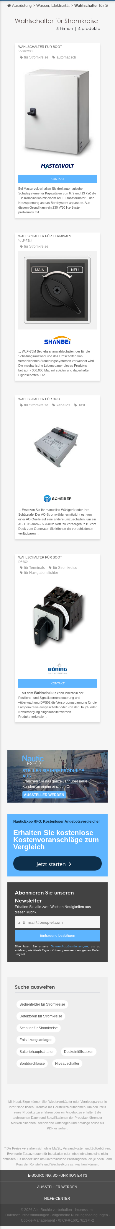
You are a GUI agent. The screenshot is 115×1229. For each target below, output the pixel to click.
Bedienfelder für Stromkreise (42, 1004)
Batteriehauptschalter (36, 1052)
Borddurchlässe (32, 1063)
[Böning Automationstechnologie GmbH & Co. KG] (57, 667)
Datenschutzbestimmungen (69, 946)
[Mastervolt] (57, 165)
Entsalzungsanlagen (35, 1040)
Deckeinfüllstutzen (78, 1052)
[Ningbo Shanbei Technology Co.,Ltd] (57, 338)
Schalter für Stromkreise (38, 1028)
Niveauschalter (67, 1063)
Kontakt (58, 179)
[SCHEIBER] (57, 497)
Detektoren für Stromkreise (40, 1016)
